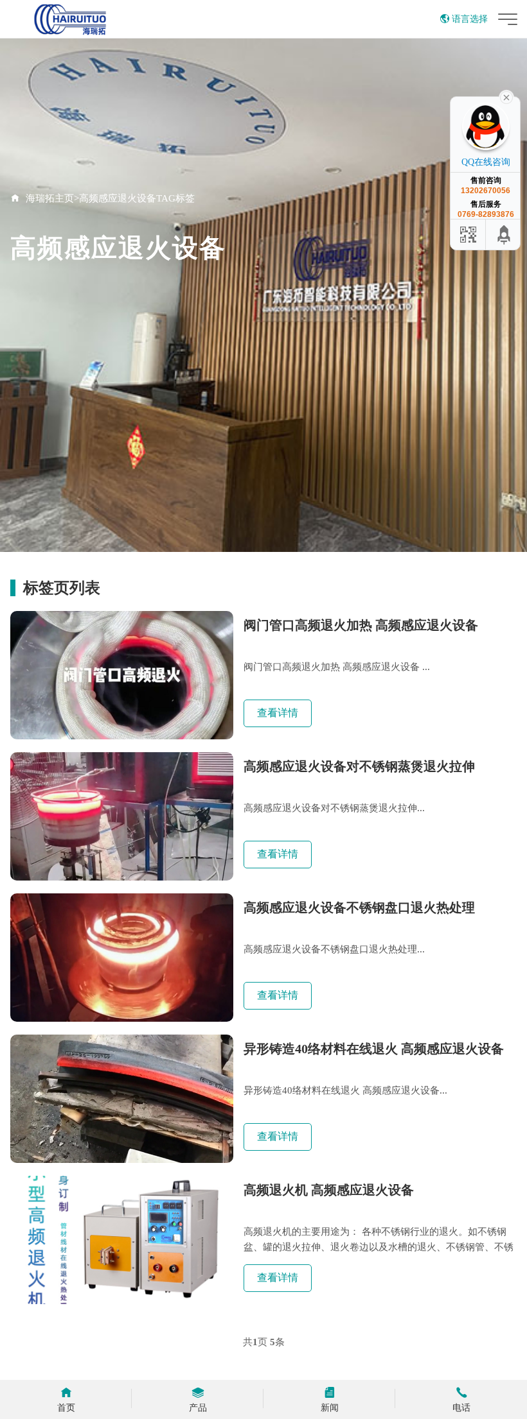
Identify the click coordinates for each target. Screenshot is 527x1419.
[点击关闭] (506, 96)
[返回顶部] (504, 234)
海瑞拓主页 (50, 198)
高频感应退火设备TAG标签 (137, 198)
